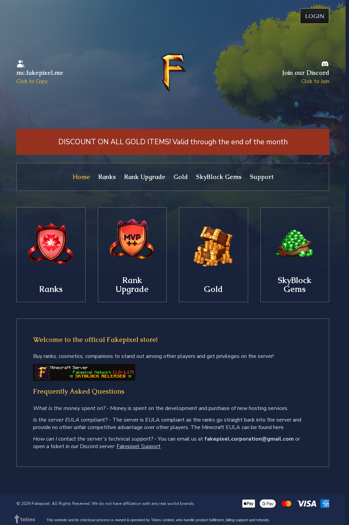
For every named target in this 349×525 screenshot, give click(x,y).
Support (261, 177)
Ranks (107, 177)
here (278, 427)
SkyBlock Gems (219, 177)
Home (81, 177)
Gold (180, 177)
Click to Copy (32, 81)
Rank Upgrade (144, 177)
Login (314, 16)
